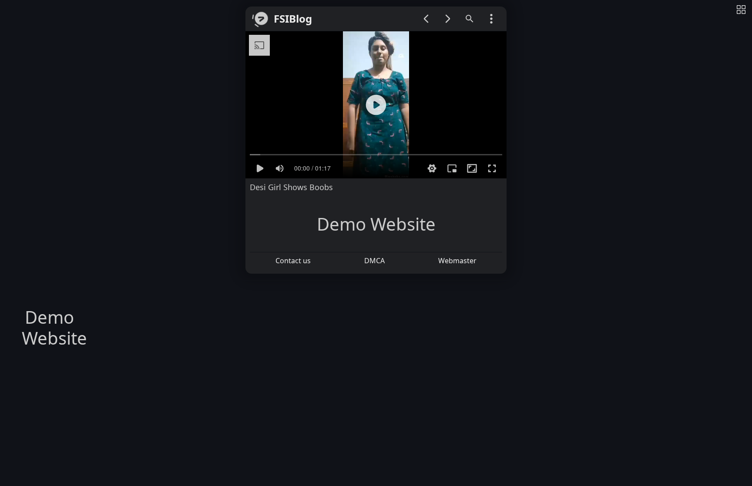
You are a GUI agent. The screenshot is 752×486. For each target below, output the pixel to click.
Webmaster (457, 260)
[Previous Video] (426, 18)
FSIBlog (293, 19)
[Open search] (469, 18)
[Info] (741, 10)
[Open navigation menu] (491, 18)
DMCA (374, 260)
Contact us (293, 260)
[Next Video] (448, 18)
